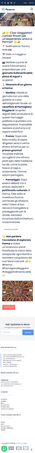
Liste (2, 424)
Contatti (3, 401)
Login (25, 3)
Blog (2, 403)
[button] (4, 449)
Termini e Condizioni (7, 409)
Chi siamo (4, 399)
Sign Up (31, 3)
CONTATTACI (8, 307)
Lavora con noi (5, 426)
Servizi (3, 422)
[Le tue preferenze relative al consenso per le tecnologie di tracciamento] (31, 449)
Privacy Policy (5, 405)
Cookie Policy (5, 407)
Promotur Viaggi (21, 443)
